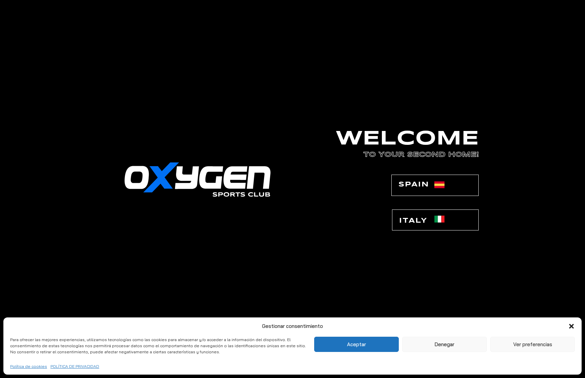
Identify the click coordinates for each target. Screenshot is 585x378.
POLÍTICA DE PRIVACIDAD (74, 366)
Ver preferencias (532, 344)
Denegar (444, 344)
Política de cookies (28, 366)
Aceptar (356, 344)
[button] (571, 326)
